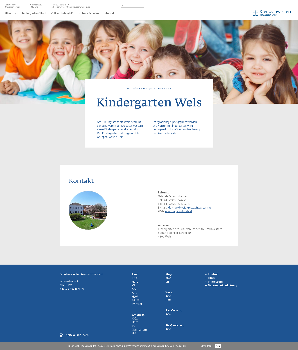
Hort (135, 282)
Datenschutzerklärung (222, 285)
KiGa (135, 278)
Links (211, 278)
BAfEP (136, 300)
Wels (168, 88)
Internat (137, 304)
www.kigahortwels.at (178, 211)
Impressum (215, 282)
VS (133, 285)
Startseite (132, 88)
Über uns (10, 13)
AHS (134, 293)
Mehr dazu (206, 346)
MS (134, 289)
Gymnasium (139, 330)
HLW (135, 297)
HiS (134, 333)
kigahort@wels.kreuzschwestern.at (189, 208)
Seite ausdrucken (77, 335)
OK (218, 346)
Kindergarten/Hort (152, 88)
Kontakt (213, 274)
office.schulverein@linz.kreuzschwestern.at (71, 7)
